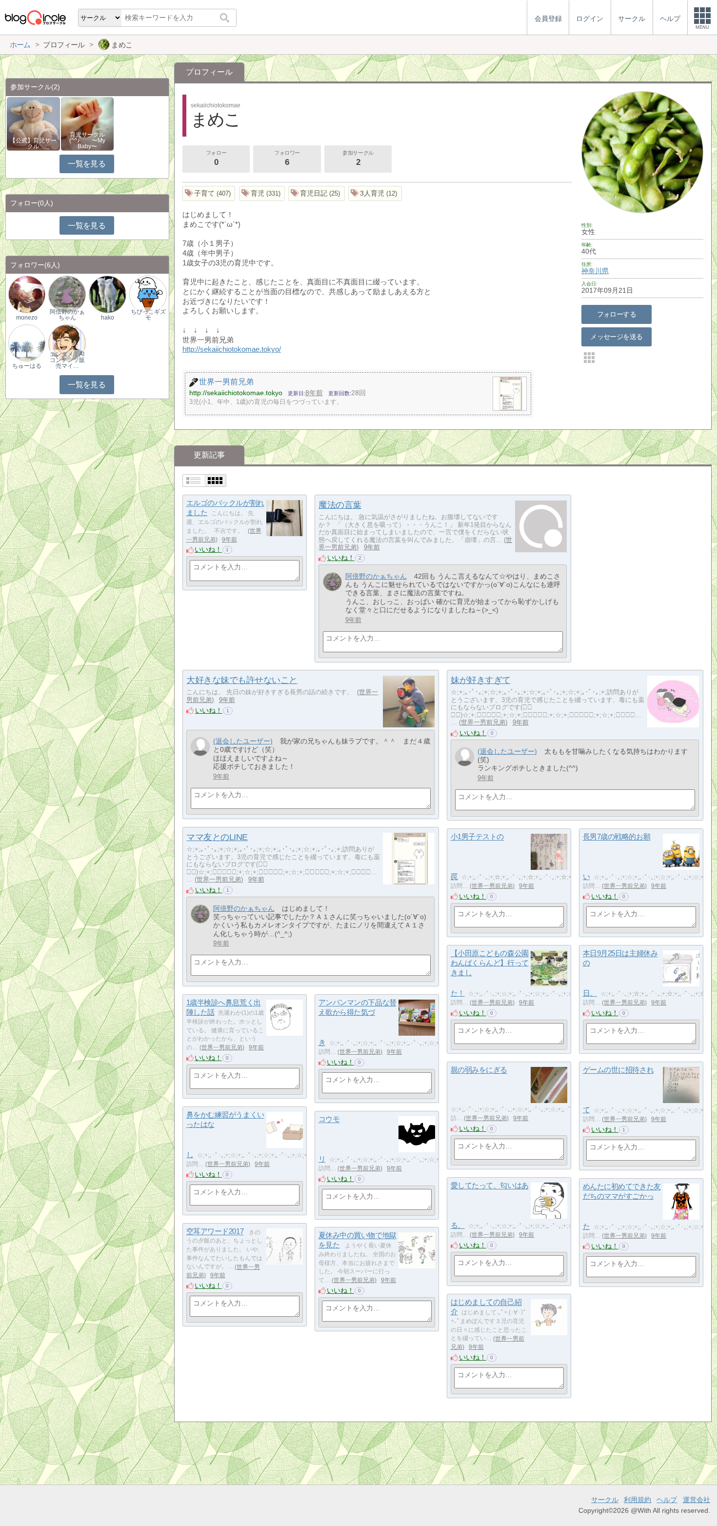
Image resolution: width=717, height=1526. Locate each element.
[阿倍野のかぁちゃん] (332, 581)
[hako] (107, 294)
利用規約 (637, 1500)
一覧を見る (86, 164)
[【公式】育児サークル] (33, 123)
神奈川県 (595, 271)
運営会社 (696, 1500)
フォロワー (287, 158)
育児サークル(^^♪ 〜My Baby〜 (87, 140)
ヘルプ (667, 1500)
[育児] (262, 193)
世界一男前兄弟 (483, 722)
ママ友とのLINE (217, 837)
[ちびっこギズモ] (147, 294)
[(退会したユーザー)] (200, 746)
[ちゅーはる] (26, 342)
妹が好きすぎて (481, 680)
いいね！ (208, 549)
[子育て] (209, 193)
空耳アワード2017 (215, 1231)
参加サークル (357, 158)
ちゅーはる (26, 366)
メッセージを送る (616, 337)
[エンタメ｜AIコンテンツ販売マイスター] (66, 342)
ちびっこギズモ (148, 315)
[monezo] (26, 294)
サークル (604, 1500)
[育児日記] (316, 193)
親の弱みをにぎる (479, 1070)
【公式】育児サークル (33, 143)
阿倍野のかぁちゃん (376, 576)
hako (107, 318)
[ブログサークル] (35, 17)
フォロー (216, 158)
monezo (27, 318)
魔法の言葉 (340, 505)
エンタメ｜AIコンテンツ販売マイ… (67, 360)
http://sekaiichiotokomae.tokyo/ (231, 349)
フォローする (617, 314)
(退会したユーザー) (243, 741)
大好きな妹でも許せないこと (241, 680)
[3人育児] (375, 193)
